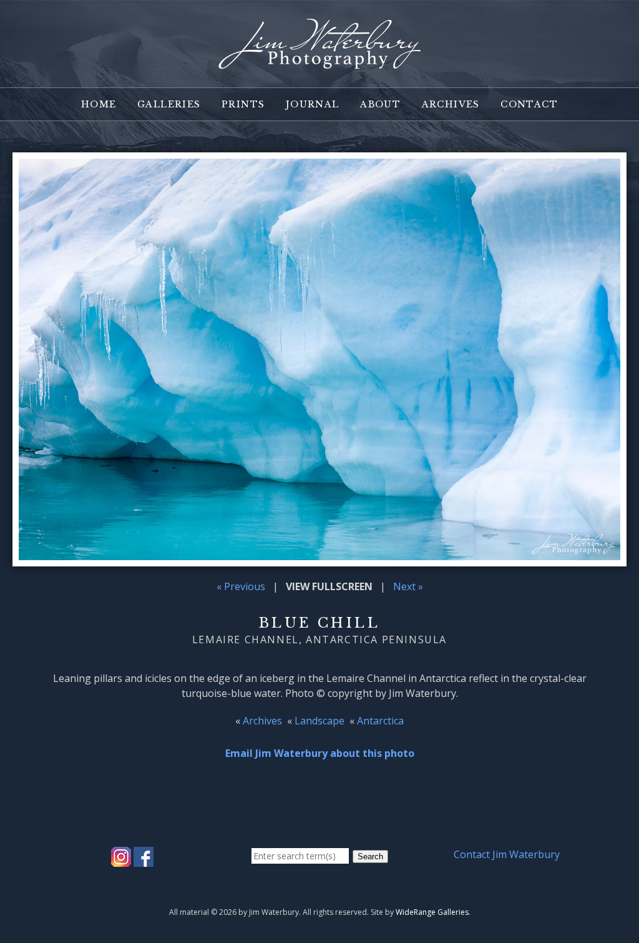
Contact (529, 104)
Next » (408, 586)
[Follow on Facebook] (144, 859)
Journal (312, 104)
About (380, 104)
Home (99, 104)
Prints (243, 104)
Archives (451, 104)
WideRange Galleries (432, 912)
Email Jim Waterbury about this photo (319, 753)
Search (370, 856)
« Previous (241, 586)
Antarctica (380, 721)
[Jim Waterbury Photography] (319, 61)
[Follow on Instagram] (121, 859)
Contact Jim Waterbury (507, 854)
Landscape (319, 721)
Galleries (169, 104)
